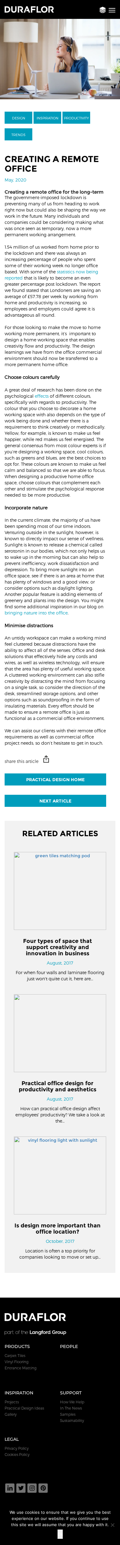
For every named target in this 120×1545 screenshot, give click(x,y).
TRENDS (18, 135)
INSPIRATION (47, 118)
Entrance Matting (21, 1368)
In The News (71, 1408)
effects (42, 396)
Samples (67, 1414)
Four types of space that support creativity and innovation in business (57, 947)
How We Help (72, 1402)
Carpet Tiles (15, 1355)
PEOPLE (69, 1346)
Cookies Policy (17, 1454)
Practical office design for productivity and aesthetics (57, 1086)
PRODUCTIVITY (76, 118)
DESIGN (18, 118)
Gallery (11, 1414)
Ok (60, 1534)
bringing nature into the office (36, 612)
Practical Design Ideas (24, 1408)
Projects (12, 1402)
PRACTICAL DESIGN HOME (55, 779)
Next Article (55, 801)
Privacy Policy (17, 1448)
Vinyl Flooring (17, 1361)
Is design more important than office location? (57, 1228)
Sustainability (72, 1420)
